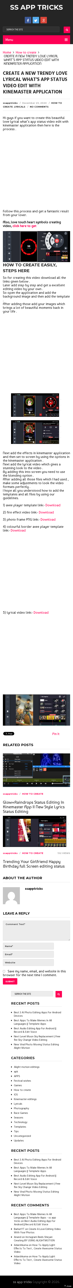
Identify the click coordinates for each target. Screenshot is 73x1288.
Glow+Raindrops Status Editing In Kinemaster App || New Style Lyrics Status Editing (34, 807)
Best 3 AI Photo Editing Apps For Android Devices (37, 1014)
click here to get (24, 226)
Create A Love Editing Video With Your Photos (37, 1231)
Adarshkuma (21, 1245)
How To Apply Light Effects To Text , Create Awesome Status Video (38, 1248)
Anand (17, 1237)
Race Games (21, 1113)
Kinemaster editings (25, 1099)
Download (52, 505)
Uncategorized (22, 1136)
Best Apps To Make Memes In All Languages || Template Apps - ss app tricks (35, 1217)
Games (18, 1085)
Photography (21, 1108)
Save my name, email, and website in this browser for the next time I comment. (34, 973)
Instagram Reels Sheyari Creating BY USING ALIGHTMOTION (34, 1239)
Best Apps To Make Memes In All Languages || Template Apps (33, 1022)
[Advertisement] (36, 171)
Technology (20, 1122)
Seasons (18, 1118)
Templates (20, 1127)
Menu (9, 40)
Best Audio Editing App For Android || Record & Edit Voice (35, 1030)
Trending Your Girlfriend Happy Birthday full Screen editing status (34, 863)
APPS (17, 1076)
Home (7, 52)
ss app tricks (36, 7)
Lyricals (19, 106)
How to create (26, 52)
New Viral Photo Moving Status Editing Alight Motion (36, 1046)
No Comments (39, 106)
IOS (16, 1095)
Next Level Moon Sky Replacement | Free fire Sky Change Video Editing (37, 1038)
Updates (19, 1141)
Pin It (55, 734)
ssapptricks (10, 103)
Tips (16, 1131)
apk (16, 1072)
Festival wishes (22, 1081)
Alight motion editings (27, 1067)
